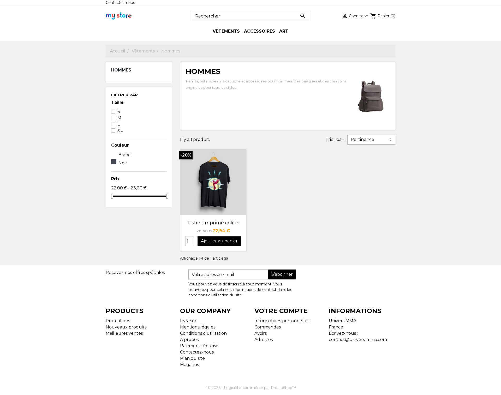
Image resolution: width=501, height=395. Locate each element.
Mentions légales (197, 327)
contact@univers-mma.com (358, 339)
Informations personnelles (281, 320)
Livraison (189, 320)
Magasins (189, 364)
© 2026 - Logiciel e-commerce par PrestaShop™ (251, 387)
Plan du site (192, 358)
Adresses (263, 339)
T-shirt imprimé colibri (213, 223)
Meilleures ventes (124, 333)
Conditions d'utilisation (203, 333)
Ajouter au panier (219, 240)
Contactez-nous (120, 2)
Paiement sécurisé (199, 345)
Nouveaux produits (126, 327)
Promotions (118, 320)
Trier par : (335, 139)
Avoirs (260, 333)
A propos (189, 339)
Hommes (121, 70)
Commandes (267, 327)
